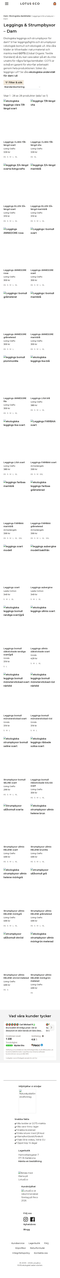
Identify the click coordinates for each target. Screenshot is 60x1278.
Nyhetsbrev (29, 1224)
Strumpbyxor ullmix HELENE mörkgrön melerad (41, 978)
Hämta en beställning (30, 1161)
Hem (5, 16)
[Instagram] (26, 1219)
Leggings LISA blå (40, 398)
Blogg (26, 1229)
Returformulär (37, 1248)
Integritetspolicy (21, 1253)
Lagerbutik (34, 1243)
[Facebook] (32, 1219)
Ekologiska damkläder (20, 16)
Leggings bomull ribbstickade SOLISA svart (42, 782)
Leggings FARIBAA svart (44, 462)
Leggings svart (11, 587)
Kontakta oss (41, 1253)
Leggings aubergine (41, 587)
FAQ (46, 1243)
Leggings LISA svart (14, 462)
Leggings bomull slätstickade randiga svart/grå (14, 651)
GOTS (22, 53)
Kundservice (17, 1243)
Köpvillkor (20, 1248)
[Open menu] (6, 3)
